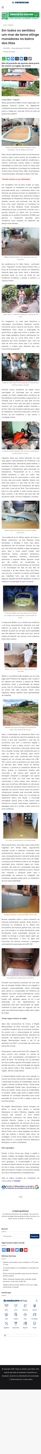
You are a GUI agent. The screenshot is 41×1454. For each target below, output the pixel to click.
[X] (20, 1222)
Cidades (10, 25)
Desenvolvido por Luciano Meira (21, 1379)
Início (5, 25)
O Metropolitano (20, 1211)
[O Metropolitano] (20, 3)
